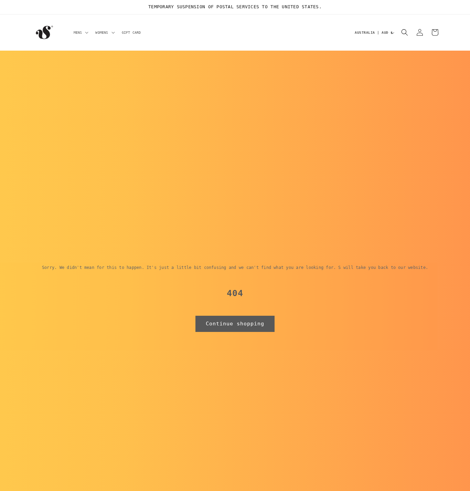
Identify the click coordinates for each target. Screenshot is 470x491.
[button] (81, 32)
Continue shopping (235, 324)
